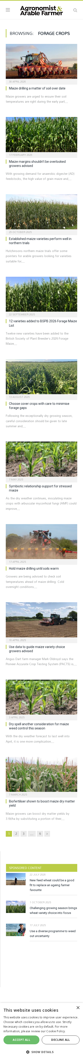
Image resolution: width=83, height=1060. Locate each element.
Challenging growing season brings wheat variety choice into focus (53, 910)
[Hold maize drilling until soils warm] (41, 543)
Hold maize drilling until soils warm (34, 568)
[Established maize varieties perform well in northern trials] (41, 213)
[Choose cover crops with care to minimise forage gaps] (41, 378)
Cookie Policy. (55, 1031)
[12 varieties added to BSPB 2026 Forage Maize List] (41, 295)
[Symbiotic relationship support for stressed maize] (41, 460)
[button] (41, 1052)
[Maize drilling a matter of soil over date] (41, 63)
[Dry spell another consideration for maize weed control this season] (41, 698)
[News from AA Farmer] (41, 9)
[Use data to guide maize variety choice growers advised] (41, 621)
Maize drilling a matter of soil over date (37, 88)
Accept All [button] (21, 1040)
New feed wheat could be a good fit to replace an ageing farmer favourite (52, 885)
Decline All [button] (60, 1040)
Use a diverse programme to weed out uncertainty (53, 933)
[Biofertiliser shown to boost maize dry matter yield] (41, 776)
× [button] (78, 1008)
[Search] (75, 10)
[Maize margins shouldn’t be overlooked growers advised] (41, 136)
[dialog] (41, 1031)
